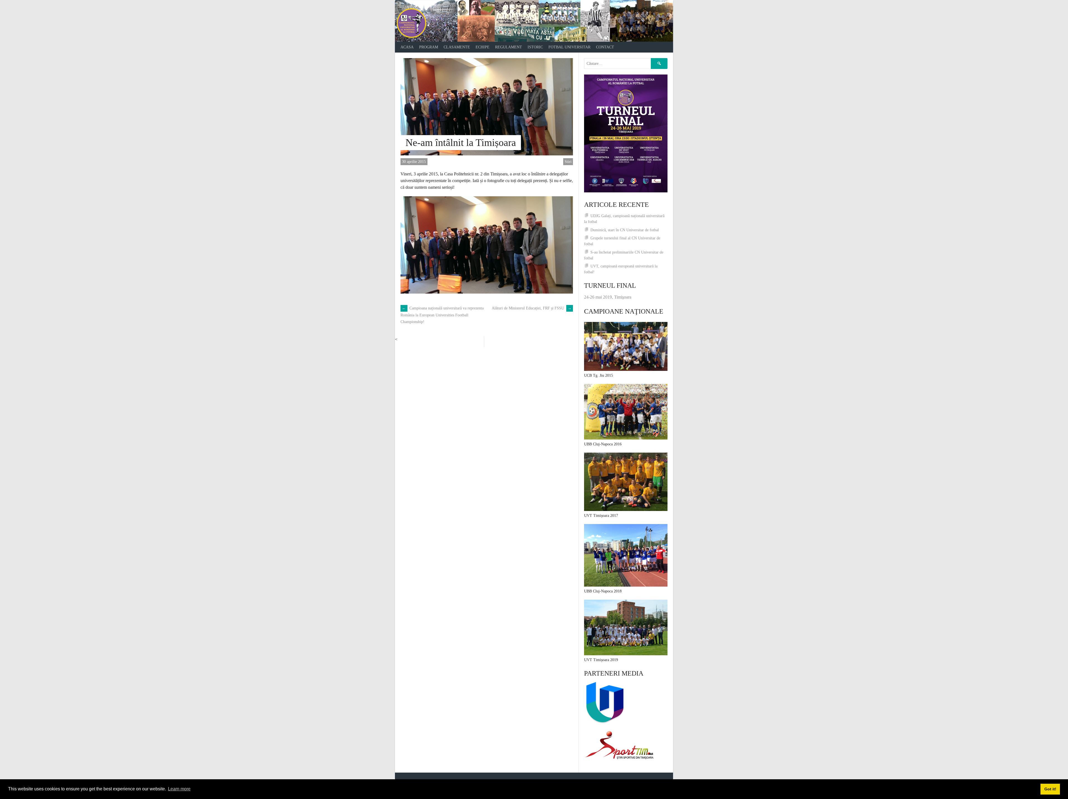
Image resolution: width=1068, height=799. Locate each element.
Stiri (568, 162)
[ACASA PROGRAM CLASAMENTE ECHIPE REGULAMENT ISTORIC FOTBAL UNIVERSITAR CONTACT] (534, 21)
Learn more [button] (179, 788)
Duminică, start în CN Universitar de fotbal (624, 230)
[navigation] (534, 47)
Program (428, 47)
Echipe (483, 47)
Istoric (535, 47)
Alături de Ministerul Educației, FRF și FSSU (532, 308)
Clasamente (457, 47)
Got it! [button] (1050, 789)
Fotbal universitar (569, 47)
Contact (605, 47)
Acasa (407, 47)
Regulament (508, 47)
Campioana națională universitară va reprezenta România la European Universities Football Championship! (442, 315)
